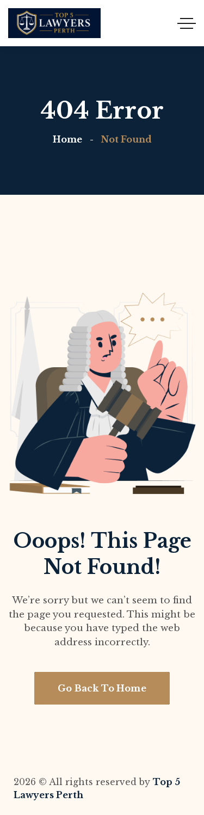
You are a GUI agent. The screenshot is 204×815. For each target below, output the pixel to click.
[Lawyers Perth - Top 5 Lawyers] (54, 23)
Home (67, 139)
